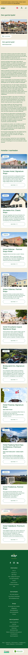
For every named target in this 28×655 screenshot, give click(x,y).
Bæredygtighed (14, 610)
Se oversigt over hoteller (14, 606)
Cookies (14, 614)
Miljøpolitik (14, 608)
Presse (14, 580)
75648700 (12, 644)
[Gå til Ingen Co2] (18, 651)
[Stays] (3, 8)
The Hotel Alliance (14, 594)
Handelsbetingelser (14, 626)
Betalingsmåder (14, 630)
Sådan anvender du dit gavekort (14, 632)
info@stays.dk (22, 642)
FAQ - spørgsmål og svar (14, 576)
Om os (14, 570)
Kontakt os (14, 572)
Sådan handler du (14, 622)
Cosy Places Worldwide (14, 596)
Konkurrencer (14, 582)
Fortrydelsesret (14, 634)
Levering (14, 624)
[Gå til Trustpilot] (6, 651)
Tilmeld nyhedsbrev (14, 584)
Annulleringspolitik (14, 578)
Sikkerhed (14, 628)
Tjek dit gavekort (14, 636)
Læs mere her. (16, 3)
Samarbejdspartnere (14, 598)
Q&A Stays (14, 574)
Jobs (14, 586)
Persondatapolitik (14, 612)
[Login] (21, 8)
